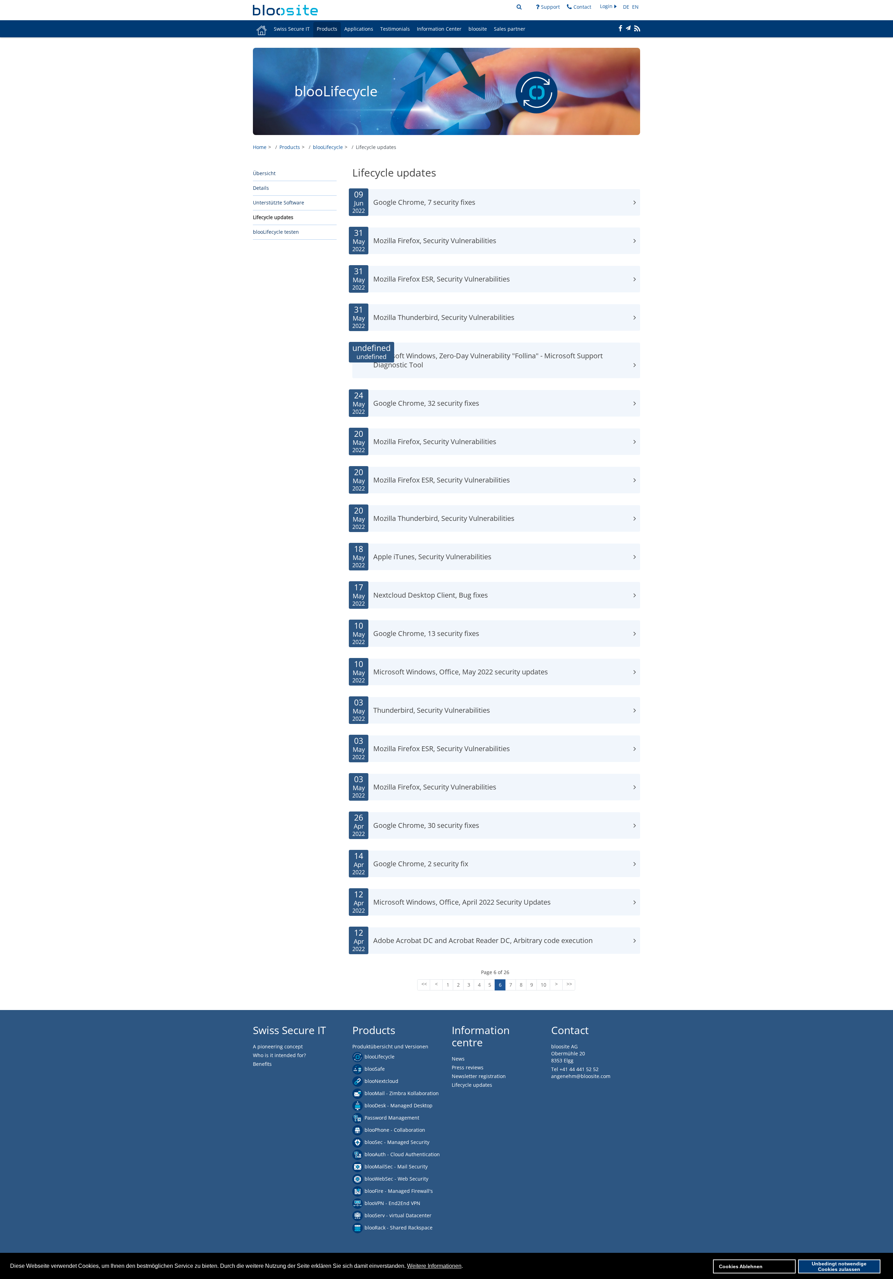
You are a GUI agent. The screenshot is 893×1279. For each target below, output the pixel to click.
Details (261, 188)
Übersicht (264, 173)
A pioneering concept (278, 1046)
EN (635, 6)
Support (550, 6)
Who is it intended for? (279, 1055)
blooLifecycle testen (276, 232)
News (458, 1058)
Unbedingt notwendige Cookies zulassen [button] (839, 1266)
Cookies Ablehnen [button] (741, 1266)
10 (543, 984)
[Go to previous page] (436, 985)
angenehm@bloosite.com (580, 1076)
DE (627, 6)
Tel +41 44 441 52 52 (575, 1069)
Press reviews (467, 1067)
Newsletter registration (479, 1076)
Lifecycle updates (273, 217)
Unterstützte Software (278, 202)
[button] (609, 6)
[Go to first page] (423, 985)
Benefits (262, 1064)
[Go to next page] (556, 985)
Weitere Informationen (434, 1266)
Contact (582, 6)
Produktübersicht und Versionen (390, 1046)
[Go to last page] (568, 985)
